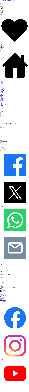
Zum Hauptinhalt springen (2, 0)
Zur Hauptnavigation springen (11, 0)
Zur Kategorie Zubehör (2, 111)
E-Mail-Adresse (1, 284)
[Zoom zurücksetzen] (2, 140)
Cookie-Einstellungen (2, 298)
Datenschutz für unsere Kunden (3, 300)
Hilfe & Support (1, 294)
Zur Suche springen (7, 0)
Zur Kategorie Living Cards (2, 98)
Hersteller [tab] (2, 265)
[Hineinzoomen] (3, 140)
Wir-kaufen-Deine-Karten (2, 5)
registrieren (2, 49)
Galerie (1, 299)
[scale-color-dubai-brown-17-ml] (3, 141)
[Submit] (0, 285)
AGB (14, 287)
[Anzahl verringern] (1, 147)
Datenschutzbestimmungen (5, 287)
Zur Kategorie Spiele (2, 106)
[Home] (15, 65)
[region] (14, 134)
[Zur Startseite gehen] (2, 6)
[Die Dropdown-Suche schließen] (6, 9)
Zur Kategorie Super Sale (2, 89)
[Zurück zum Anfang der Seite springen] (0, 390)
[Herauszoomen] (0, 140)
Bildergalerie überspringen (2, 126)
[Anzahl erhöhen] (3, 147)
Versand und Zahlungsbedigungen (3, 295)
